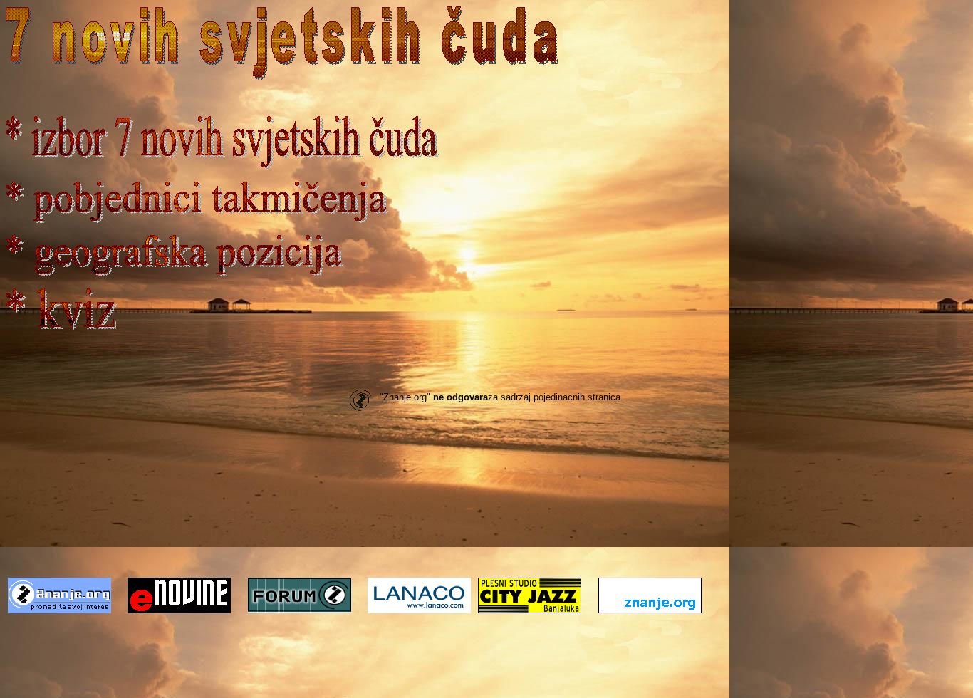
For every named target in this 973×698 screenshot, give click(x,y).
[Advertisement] (486, 534)
